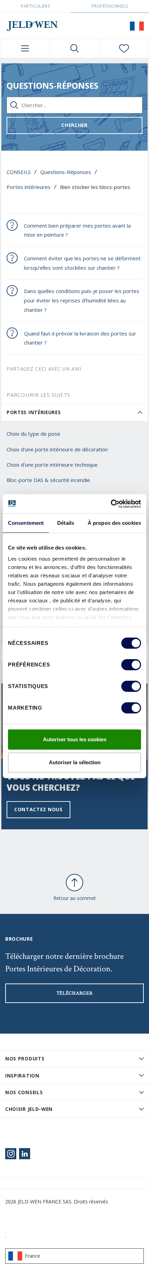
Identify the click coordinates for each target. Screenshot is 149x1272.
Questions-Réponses (65, 171)
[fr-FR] (137, 26)
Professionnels (109, 6)
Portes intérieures (29, 186)
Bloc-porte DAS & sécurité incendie (48, 479)
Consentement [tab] (26, 523)
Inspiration (22, 1075)
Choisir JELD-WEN (29, 1109)
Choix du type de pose (33, 433)
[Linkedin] (24, 1153)
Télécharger (74, 993)
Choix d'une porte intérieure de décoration (57, 449)
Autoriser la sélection (74, 762)
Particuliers (35, 6)
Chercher (74, 125)
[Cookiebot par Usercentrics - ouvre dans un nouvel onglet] (110, 503)
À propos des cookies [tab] (114, 523)
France (32, 1256)
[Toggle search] (74, 48)
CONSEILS (19, 171)
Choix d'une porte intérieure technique (52, 464)
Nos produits (24, 1058)
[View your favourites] (124, 48)
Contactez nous (38, 809)
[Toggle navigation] (25, 48)
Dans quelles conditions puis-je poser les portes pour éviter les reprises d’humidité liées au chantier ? (81, 300)
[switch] (131, 664)
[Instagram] (10, 1153)
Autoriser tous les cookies (74, 739)
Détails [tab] (65, 523)
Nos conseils (24, 1092)
